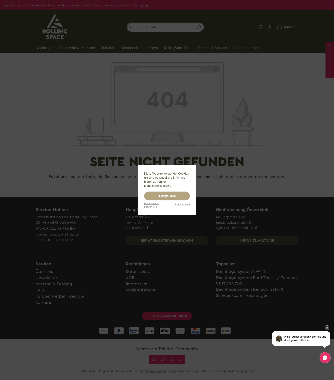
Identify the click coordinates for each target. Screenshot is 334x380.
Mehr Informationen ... (157, 185)
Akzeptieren (167, 196)
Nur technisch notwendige (151, 205)
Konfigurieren (182, 204)
